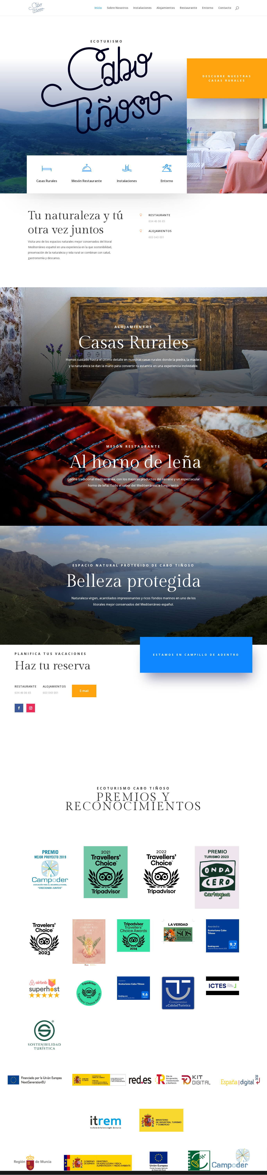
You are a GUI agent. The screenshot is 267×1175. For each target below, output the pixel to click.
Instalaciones (142, 8)
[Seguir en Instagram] (30, 708)
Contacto (224, 8)
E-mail (84, 691)
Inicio (98, 8)
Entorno (207, 8)
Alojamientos (166, 8)
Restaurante (188, 8)
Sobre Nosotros (117, 8)
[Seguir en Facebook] (19, 708)
